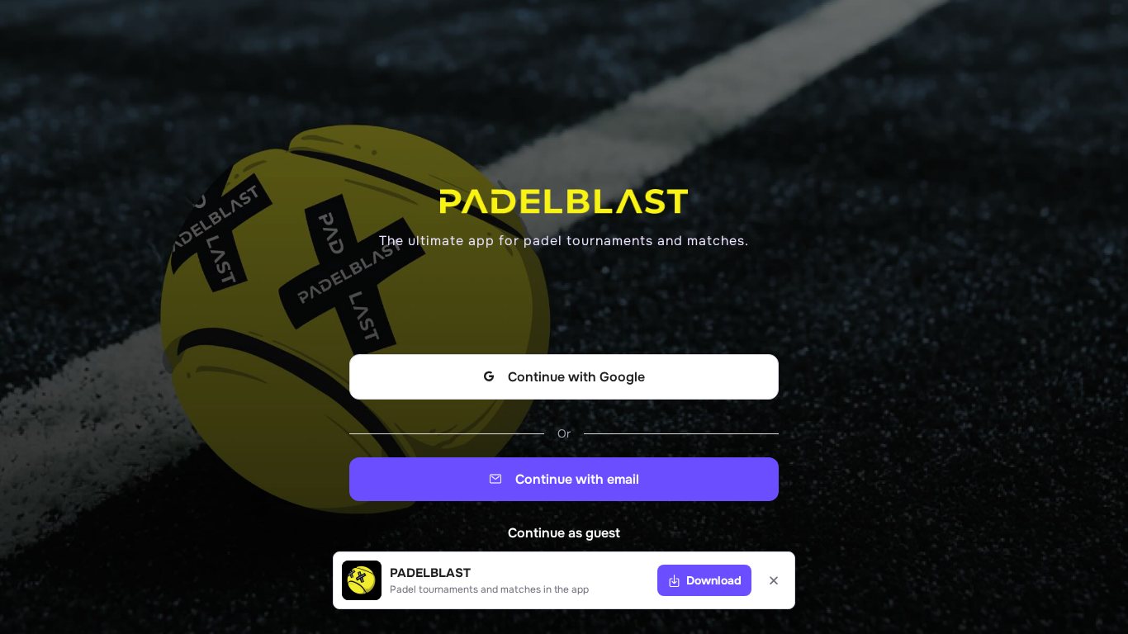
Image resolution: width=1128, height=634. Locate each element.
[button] (704, 580)
